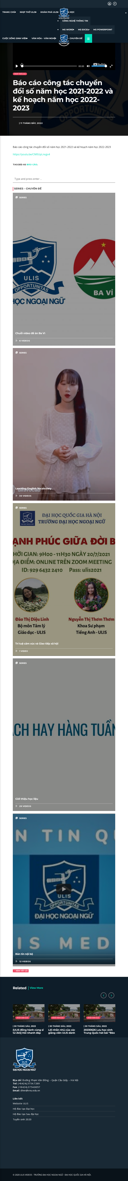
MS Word (67, 29)
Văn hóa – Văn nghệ (43, 38)
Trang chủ (8, 12)
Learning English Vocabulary (33, 488)
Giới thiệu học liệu (26, 799)
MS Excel (83, 29)
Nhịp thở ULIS (28, 12)
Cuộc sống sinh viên (14, 38)
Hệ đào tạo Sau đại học (26, 1114)
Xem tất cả (22, 971)
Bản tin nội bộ (24, 954)
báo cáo (32, 164)
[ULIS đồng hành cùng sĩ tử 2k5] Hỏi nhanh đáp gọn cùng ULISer (28, 1033)
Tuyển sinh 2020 (22, 1119)
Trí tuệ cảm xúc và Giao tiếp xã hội (36, 643)
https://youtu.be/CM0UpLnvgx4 (31, 154)
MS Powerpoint (102, 29)
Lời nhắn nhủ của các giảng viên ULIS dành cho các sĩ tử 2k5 (61, 1033)
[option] (28, 1020)
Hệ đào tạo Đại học (23, 1108)
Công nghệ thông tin (75, 21)
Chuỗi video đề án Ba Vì (30, 333)
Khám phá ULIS (49, 12)
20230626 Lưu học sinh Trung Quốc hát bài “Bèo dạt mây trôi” (99, 1033)
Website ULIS (20, 1103)
